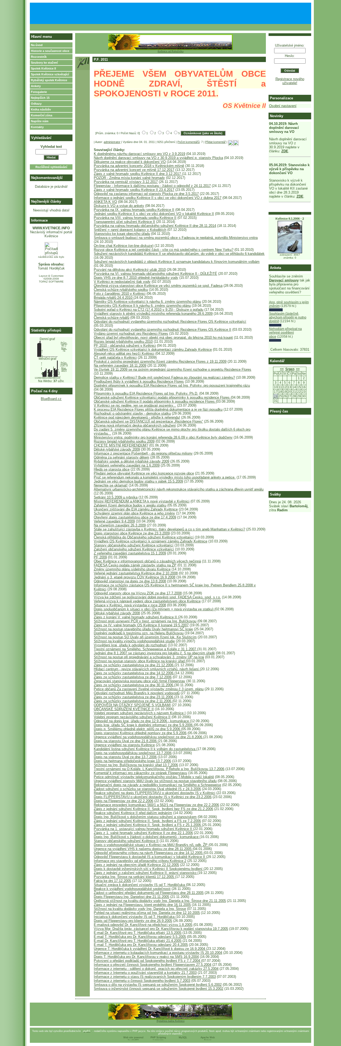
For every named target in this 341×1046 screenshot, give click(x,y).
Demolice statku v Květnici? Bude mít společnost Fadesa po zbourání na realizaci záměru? (164, 377)
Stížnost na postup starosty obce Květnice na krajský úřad (140, 661)
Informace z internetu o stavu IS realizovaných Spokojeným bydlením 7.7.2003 (155, 977)
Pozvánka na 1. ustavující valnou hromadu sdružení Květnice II (143, 829)
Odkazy (36, 103)
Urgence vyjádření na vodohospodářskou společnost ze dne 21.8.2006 (148, 737)
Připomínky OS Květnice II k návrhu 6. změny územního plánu (142, 306)
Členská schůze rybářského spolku (121, 290)
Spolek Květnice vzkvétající (50, 74)
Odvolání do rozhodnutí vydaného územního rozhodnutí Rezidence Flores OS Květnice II (162, 330)
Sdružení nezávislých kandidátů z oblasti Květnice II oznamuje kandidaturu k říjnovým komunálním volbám (176, 262)
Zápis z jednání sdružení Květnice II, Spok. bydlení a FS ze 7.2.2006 (147, 821)
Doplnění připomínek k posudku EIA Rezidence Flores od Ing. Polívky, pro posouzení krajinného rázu (172, 385)
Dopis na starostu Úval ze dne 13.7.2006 (125, 757)
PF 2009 (100, 557)
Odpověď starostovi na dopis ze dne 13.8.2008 (130, 581)
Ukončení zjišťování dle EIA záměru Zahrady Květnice (136, 509)
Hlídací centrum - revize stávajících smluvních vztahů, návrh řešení (147, 669)
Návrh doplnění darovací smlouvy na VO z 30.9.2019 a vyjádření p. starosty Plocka (158, 158)
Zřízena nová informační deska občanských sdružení (135, 425)
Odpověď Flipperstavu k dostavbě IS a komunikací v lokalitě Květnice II (150, 857)
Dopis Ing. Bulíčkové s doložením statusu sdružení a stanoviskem (145, 817)
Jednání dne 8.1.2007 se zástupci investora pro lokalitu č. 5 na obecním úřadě (154, 653)
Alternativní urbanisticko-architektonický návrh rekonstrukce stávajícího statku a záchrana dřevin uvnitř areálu (178, 489)
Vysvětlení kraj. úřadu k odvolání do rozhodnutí (130, 645)
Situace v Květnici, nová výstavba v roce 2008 (130, 605)
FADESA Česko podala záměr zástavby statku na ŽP (135, 565)
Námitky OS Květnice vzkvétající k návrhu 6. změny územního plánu (147, 302)
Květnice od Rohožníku (171, 51)
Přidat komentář (215, 142)
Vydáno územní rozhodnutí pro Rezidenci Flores (131, 334)
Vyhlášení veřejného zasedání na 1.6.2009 (127, 465)
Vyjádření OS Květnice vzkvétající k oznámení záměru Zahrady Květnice (150, 541)
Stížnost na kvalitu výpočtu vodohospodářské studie (134, 641)
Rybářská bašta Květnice (171, 1021)
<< (282, 369)
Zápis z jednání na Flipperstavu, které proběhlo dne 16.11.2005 (142, 905)
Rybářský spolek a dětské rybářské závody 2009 (131, 461)
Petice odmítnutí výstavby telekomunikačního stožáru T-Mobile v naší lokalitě (154, 777)
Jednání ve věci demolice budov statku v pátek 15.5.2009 (138, 481)
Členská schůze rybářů (111, 318)
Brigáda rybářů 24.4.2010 (113, 298)
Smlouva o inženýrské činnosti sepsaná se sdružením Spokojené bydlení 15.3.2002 (158, 989)
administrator (112, 142)
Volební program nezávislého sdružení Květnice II (132, 717)
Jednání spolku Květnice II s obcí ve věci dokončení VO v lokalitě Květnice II (154, 214)
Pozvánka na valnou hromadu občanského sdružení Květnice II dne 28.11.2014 (155, 226)
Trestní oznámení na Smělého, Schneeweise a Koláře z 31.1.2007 (145, 649)
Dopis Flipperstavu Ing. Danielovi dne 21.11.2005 (131, 897)
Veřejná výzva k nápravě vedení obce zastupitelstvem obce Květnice (147, 601)
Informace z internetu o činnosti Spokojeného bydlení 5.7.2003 (142, 981)
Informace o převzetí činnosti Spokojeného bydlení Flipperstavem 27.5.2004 (152, 965)
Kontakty (37, 127)
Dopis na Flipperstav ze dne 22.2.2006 (123, 801)
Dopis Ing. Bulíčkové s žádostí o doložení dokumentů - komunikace (147, 837)
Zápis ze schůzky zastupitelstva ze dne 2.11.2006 (133, 701)
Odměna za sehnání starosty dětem (121, 457)
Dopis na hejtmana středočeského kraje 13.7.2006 (132, 761)
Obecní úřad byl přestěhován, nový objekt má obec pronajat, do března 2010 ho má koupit (163, 338)
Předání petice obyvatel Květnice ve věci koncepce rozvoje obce (144, 473)
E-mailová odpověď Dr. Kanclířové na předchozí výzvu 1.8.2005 (143, 925)
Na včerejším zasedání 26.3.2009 (120, 525)
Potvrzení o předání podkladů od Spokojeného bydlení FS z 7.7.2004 (147, 961)
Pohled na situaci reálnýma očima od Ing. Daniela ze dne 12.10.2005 (147, 913)
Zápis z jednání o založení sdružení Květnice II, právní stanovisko (145, 873)
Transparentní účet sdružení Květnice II (124, 222)
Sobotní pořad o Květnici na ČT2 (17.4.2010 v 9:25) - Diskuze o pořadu (148, 310)
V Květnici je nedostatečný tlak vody (122, 282)
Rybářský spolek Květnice (49, 80)
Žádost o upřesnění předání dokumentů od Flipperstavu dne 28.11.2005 (149, 893)
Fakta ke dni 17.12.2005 (112, 881)
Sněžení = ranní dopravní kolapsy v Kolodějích (130, 230)
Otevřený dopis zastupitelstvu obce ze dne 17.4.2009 (135, 517)
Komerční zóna (41, 115)
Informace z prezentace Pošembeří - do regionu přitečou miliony (143, 453)
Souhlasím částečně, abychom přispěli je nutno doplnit (287, 317)
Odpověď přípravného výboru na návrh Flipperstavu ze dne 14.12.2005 (149, 853)
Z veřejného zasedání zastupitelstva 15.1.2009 (130, 553)
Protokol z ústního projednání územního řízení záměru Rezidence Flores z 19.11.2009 (160, 361)
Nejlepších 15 (40, 97)
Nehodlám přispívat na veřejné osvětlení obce (285, 332)
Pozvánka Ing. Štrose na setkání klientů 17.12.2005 (134, 877)
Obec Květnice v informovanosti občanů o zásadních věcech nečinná (147, 561)
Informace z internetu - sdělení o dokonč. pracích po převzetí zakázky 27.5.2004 (156, 969)
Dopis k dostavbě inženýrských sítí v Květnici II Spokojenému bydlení (149, 869)
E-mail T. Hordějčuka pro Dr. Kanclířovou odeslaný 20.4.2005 (141, 945)
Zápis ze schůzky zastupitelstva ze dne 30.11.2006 (134, 685)
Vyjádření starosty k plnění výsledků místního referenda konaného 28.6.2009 (153, 314)
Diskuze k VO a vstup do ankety (119, 206)
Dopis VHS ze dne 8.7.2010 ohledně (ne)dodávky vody (136, 278)
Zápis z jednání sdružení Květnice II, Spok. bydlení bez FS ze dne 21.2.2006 (153, 809)
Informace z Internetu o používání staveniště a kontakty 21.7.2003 (145, 973)
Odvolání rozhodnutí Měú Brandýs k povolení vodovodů (137, 693)
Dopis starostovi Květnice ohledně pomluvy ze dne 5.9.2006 (140, 733)
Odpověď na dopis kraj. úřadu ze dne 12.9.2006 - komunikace (142, 721)
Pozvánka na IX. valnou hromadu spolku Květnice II (134, 210)
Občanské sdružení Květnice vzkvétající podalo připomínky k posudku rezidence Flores (162, 397)
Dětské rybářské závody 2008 (117, 613)
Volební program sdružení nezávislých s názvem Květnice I (140, 713)
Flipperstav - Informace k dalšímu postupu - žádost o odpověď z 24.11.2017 (152, 186)
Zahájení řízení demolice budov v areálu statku (130, 505)
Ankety (36, 86)
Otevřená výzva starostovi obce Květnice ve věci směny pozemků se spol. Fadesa (158, 286)
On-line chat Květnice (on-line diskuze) (123, 246)
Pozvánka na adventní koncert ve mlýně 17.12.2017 (134, 170)
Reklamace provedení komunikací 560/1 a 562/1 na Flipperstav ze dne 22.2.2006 (156, 805)
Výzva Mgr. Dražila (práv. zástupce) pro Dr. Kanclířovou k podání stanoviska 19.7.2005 (161, 929)
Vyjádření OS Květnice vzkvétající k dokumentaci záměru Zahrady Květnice (153, 350)
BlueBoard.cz (51, 399)
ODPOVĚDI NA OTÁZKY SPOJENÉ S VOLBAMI (132, 705)
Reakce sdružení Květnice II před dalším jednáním (133, 813)
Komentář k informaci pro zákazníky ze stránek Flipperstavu (140, 773)
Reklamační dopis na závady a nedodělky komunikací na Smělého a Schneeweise (157, 785)
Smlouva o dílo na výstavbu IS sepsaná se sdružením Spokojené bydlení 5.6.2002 (158, 985)
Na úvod (37, 45)
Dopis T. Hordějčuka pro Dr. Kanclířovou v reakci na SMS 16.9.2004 (146, 957)
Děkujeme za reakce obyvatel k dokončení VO (130, 162)
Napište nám (39, 121)
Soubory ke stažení (44, 62)
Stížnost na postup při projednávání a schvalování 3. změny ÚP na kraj (149, 657)
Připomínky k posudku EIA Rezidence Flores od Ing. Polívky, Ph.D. (146, 393)
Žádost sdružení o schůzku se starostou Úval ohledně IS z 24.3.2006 (147, 789)
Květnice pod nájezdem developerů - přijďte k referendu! (137, 417)
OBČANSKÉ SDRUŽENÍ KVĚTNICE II (124, 709)
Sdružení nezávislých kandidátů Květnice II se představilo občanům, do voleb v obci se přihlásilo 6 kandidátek (179, 254)
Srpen (289, 369)
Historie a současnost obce (50, 50)
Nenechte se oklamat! (111, 485)
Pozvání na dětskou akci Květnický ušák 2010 (130, 270)
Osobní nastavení (283, 106)
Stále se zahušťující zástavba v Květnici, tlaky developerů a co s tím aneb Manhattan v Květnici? (169, 529)
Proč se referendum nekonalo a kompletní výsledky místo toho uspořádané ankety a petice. (165, 477)
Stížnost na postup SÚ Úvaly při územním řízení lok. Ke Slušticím (145, 637)
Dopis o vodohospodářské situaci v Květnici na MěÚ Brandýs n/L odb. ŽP (151, 845)
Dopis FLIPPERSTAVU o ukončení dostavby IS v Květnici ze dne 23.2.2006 (153, 797)
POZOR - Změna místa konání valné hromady (129, 178)
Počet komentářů (188, 142)
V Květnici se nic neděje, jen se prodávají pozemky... (135, 405)
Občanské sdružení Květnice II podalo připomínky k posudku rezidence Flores (155, 401)
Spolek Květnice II (43, 68)
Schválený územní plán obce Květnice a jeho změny (134, 513)
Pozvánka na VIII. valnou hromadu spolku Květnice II (135, 218)
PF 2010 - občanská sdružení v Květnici (125, 346)
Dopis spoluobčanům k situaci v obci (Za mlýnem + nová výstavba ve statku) (154, 609)
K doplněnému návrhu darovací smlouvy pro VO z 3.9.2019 (139, 154)
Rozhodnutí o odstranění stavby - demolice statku (132, 413)
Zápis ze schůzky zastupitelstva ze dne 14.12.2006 (134, 673)
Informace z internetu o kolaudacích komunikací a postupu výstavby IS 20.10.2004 (158, 953)
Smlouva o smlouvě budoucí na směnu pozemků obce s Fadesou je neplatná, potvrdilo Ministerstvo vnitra (176, 238)
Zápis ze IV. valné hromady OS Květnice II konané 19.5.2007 (141, 625)
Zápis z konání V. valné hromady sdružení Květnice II (136, 617)
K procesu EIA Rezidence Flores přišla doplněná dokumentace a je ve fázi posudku (158, 409)
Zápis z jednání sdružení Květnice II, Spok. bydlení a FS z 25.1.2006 (148, 825)
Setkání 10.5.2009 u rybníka (115, 497)
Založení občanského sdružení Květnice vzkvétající (134, 549)
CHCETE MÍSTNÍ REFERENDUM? (121, 445)
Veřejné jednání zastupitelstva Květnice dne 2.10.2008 (136, 573)
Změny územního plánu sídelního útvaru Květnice (132, 569)
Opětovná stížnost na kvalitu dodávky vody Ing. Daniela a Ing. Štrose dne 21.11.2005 (160, 901)
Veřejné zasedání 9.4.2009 (114, 521)
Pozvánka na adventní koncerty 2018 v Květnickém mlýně (139, 166)
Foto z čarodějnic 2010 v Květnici (119, 294)
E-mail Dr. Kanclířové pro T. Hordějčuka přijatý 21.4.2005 (137, 941)
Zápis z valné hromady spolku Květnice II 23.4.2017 (134, 190)
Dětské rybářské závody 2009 (117, 449)
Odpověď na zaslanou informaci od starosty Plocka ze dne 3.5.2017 (146, 194)
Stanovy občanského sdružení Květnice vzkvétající (133, 545)
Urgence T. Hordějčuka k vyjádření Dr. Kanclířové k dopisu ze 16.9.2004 (150, 949)
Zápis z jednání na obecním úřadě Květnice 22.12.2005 (136, 865)
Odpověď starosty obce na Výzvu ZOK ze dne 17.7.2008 (138, 593)
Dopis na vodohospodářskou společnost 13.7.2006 (133, 753)
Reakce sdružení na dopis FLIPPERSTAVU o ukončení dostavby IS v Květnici (154, 793)
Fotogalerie (39, 91)
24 (276, 396)
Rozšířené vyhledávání (51, 167)
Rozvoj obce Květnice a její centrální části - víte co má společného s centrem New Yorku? (163, 250)
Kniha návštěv (41, 109)
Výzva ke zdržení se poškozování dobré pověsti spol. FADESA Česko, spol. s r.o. (157, 597)
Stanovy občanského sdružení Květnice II (126, 841)
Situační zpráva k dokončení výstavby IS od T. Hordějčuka (140, 885)
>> (298, 369)
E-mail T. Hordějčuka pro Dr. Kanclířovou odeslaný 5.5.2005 (140, 937)
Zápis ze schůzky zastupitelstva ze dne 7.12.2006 (133, 677)
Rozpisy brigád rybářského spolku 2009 (124, 441)
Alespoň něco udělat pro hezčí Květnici (124, 354)
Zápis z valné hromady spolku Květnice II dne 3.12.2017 (138, 174)
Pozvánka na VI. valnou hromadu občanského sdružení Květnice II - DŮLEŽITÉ (155, 274)
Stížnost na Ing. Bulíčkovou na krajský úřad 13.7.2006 (136, 765)
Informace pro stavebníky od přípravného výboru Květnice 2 (140, 861)
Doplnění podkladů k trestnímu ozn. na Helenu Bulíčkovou (139, 633)
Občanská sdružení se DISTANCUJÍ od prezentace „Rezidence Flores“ (148, 421)
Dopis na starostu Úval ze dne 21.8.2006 (126, 741)
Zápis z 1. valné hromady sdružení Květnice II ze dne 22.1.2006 (143, 833)
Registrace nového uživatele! (289, 81)
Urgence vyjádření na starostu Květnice (124, 745)
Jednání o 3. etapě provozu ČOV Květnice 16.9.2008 (134, 577)
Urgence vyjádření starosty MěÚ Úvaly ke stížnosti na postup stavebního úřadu (155, 781)
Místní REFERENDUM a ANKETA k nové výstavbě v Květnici (141, 501)
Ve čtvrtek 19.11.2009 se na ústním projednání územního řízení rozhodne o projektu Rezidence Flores (172, 369)
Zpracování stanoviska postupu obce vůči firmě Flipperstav (139, 681)
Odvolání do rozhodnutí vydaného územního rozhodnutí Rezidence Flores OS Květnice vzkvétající (170, 322)
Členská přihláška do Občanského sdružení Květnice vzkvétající (144, 537)
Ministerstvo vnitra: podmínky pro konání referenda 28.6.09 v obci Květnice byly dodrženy (163, 437)
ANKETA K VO (105, 202)
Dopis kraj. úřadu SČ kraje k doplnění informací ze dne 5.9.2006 (144, 725)
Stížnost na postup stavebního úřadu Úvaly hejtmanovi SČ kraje (143, 629)
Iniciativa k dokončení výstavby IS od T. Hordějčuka (135, 917)
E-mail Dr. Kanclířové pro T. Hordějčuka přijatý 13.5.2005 (137, 933)
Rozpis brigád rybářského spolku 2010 (123, 342)
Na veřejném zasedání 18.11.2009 (120, 365)
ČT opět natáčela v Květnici (115, 357)
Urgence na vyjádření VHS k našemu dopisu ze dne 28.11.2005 (143, 849)
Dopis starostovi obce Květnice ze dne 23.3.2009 (132, 533)
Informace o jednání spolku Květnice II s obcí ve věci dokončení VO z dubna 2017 (157, 198)
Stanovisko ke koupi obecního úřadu (122, 234)
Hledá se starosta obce (111, 469)
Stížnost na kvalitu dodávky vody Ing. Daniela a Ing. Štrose (140, 909)
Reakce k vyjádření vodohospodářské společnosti (132, 889)
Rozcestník (39, 56)
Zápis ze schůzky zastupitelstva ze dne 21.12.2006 (134, 665)
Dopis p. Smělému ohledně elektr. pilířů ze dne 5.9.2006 (137, 729)
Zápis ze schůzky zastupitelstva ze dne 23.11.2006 (134, 697)
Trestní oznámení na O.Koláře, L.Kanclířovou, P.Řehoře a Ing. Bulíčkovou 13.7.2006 (159, 769)
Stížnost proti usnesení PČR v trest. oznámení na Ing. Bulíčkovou (145, 621)
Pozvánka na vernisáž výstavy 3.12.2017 (126, 182)
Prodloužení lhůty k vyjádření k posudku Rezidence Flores (139, 381)
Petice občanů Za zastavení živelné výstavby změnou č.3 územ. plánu (149, 689)
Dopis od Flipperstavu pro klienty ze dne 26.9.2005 (133, 921)
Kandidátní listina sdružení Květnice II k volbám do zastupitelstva (145, 749)
